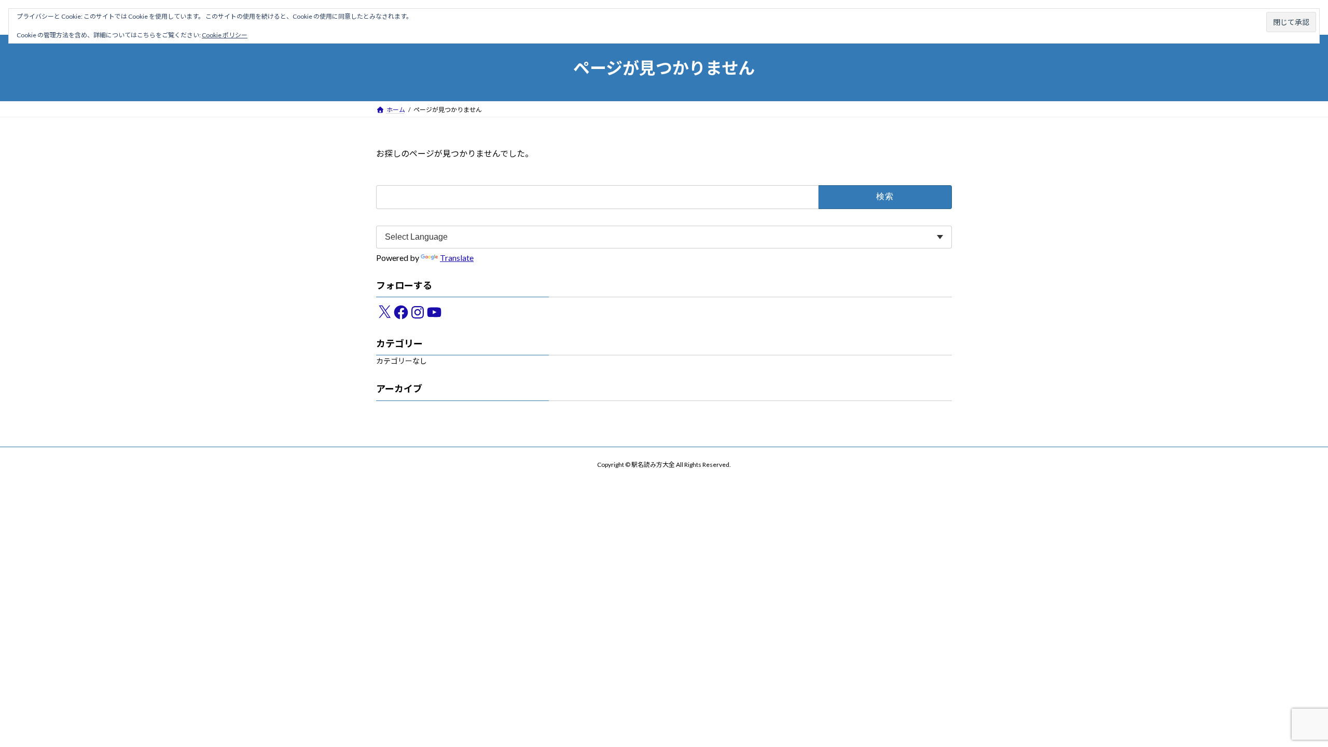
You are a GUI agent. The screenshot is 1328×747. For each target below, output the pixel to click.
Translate (457, 258)
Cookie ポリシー (224, 35)
